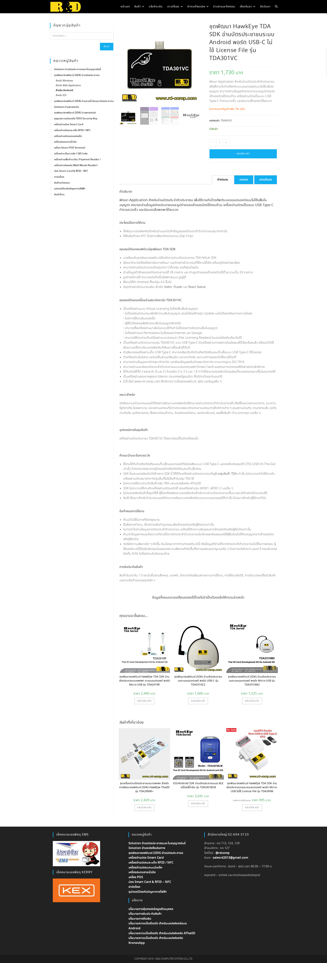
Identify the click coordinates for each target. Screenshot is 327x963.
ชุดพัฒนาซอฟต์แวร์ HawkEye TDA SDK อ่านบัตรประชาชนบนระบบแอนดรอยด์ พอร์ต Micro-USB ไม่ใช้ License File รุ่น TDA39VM (252, 787)
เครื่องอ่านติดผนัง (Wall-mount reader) (75, 165)
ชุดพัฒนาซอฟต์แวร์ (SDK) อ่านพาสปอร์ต (75, 113)
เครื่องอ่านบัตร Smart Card (68, 124)
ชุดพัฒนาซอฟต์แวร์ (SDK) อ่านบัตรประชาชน (77, 75)
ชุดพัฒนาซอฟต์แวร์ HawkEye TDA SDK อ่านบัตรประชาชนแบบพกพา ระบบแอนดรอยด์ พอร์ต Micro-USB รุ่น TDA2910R (144, 681)
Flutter (178, 287)
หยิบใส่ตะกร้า (243, 153)
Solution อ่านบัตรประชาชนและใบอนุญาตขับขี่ (77, 69)
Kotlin (168, 287)
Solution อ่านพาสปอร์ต (66, 107)
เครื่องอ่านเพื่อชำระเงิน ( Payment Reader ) (77, 159)
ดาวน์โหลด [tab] (265, 179)
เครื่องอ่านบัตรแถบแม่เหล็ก (68, 136)
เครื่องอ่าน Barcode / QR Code (71, 154)
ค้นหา (107, 46)
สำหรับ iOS (61, 95)
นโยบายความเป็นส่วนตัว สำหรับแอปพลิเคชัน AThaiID (161, 933)
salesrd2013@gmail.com (230, 858)
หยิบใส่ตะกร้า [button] (144, 701)
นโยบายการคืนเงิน (139, 919)
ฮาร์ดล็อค (59, 177)
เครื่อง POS (135, 877)
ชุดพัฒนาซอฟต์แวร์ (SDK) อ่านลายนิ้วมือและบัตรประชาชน (84, 101)
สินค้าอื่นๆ (59, 194)
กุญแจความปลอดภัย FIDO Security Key (75, 118)
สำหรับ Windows (64, 81)
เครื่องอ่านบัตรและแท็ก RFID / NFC (72, 130)
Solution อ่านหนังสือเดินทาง (146, 848)
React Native (197, 287)
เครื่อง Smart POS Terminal (69, 148)
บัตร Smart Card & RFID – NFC (149, 882)
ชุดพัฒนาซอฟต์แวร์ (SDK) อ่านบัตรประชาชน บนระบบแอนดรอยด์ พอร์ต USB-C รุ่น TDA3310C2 (198, 681)
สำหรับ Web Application (68, 85)
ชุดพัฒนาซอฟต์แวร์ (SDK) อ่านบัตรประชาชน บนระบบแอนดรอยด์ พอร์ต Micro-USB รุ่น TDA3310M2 (252, 681)
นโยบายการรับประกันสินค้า (145, 914)
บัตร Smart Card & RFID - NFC (71, 171)
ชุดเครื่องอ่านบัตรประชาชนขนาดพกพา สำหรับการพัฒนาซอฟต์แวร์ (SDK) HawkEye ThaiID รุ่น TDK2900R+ (144, 787)
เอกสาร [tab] (243, 179)
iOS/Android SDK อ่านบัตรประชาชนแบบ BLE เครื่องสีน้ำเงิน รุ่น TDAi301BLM (198, 785)
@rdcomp (223, 853)
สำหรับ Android (64, 90)
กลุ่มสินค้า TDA (227, 474)
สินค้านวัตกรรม (62, 183)
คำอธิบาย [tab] (222, 179)
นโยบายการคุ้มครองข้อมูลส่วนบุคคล (150, 909)
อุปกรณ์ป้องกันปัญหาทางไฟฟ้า (69, 189)
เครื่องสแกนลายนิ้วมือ (65, 142)
